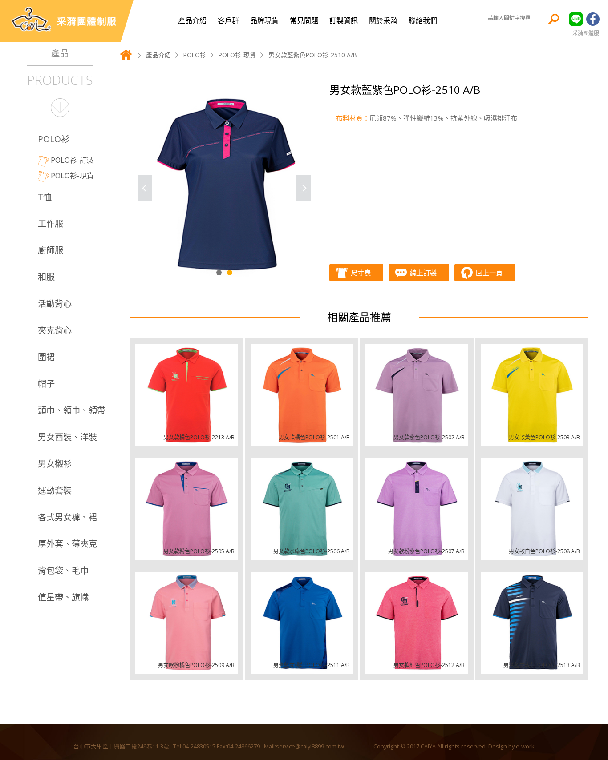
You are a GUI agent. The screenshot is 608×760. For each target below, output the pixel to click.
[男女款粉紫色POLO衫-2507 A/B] (416, 509)
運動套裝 (55, 490)
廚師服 (50, 250)
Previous (145, 188)
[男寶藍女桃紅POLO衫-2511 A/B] (302, 623)
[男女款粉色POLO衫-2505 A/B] (186, 509)
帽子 (46, 384)
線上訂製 (423, 272)
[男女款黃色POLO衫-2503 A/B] (532, 395)
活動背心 (55, 304)
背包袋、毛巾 (63, 570)
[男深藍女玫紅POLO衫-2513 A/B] (532, 623)
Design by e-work (511, 746)
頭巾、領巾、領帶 (71, 410)
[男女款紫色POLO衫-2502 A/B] (416, 395)
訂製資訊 (343, 20)
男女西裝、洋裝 (67, 437)
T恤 (45, 197)
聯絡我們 (423, 20)
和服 (46, 277)
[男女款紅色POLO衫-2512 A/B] (416, 623)
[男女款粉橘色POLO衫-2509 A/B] (186, 623)
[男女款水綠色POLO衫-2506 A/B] (302, 509)
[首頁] (126, 58)
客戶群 (228, 20)
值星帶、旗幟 (63, 597)
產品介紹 (192, 20)
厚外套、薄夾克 (67, 544)
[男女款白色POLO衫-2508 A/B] (532, 509)
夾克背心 (55, 330)
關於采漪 (383, 20)
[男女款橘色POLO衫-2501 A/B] (302, 395)
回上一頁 (489, 272)
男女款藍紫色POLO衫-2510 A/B (312, 55)
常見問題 (304, 20)
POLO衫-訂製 (72, 160)
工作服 (50, 223)
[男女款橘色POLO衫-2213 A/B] (186, 395)
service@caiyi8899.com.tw (310, 746)
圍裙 (46, 357)
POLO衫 (53, 139)
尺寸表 (361, 272)
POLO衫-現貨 (72, 176)
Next (303, 188)
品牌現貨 (264, 20)
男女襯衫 (55, 464)
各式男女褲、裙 (67, 517)
